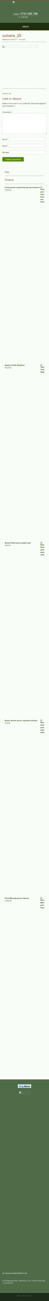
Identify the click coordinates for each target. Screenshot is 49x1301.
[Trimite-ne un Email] (21, 20)
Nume (5, 139)
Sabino (24, 1296)
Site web (5, 152)
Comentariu (7, 112)
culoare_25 (6, 93)
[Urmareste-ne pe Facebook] (23, 20)
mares (23, 39)
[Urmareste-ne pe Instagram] (26, 20)
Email (5, 146)
